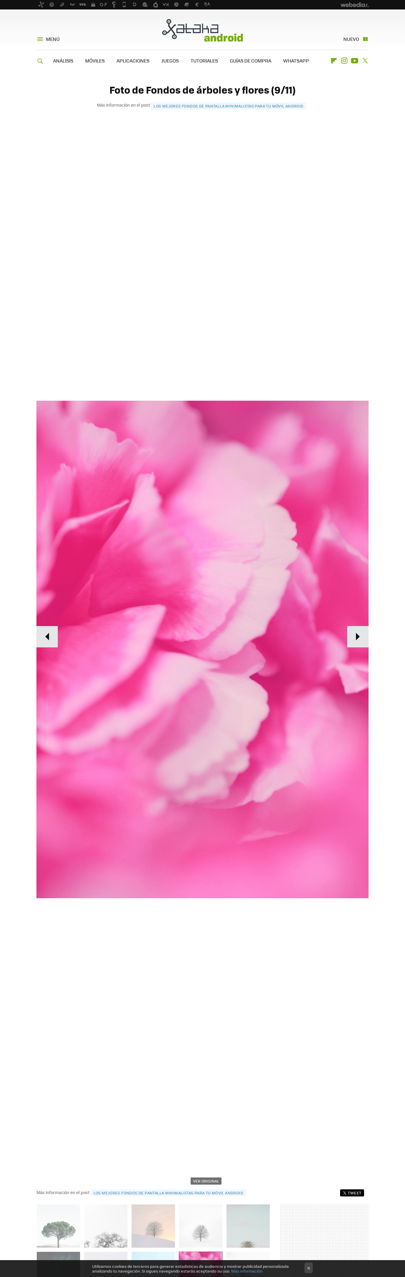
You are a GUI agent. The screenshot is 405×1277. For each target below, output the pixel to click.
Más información (246, 1271)
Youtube (354, 60)
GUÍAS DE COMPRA (250, 60)
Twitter (365, 60)
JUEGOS (170, 60)
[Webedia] (355, 4)
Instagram (344, 60)
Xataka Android (202, 30)
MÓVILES (95, 60)
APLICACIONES (133, 60)
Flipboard (333, 60)
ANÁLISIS (63, 60)
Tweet (354, 1193)
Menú (53, 39)
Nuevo (351, 39)
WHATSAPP (296, 60)
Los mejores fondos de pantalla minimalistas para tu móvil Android (228, 106)
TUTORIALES (204, 60)
